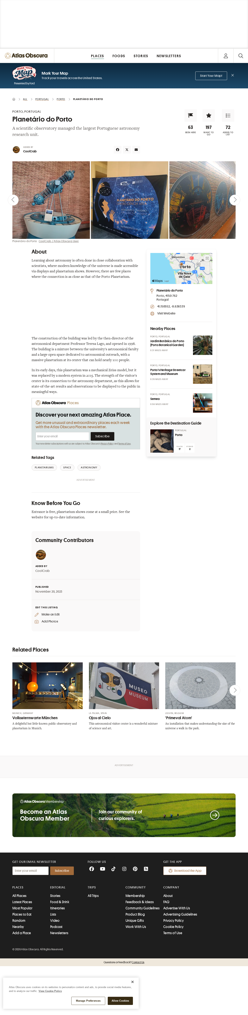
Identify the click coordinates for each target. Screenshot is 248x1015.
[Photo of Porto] (162, 441)
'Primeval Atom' (178, 718)
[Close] (132, 982)
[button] (190, 115)
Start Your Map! (211, 75)
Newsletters (59, 933)
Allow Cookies (120, 1000)
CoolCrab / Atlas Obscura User (59, 241)
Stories (55, 895)
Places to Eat (22, 914)
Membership (135, 895)
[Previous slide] (13, 200)
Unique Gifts (135, 920)
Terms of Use (124, 444)
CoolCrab (30, 151)
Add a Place (21, 933)
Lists (53, 914)
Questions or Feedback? (124, 962)
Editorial (58, 887)
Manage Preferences (88, 1000)
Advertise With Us (176, 908)
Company (171, 887)
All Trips (93, 895)
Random (19, 920)
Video (55, 920)
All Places (19, 895)
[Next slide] (234, 200)
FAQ (166, 902)
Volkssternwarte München (35, 718)
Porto (179, 435)
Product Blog (135, 914)
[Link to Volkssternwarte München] (47, 685)
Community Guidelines (142, 908)
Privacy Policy (107, 444)
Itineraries (57, 908)
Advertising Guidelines (180, 914)
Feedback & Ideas (140, 902)
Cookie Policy (173, 926)
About (168, 895)
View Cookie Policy (50, 991)
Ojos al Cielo (100, 718)
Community (136, 887)
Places (18, 887)
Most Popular (22, 908)
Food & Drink (59, 902)
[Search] (240, 55)
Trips (92, 887)
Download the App (188, 870)
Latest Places (22, 902)
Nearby (18, 926)
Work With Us (136, 926)
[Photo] (202, 345)
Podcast (56, 926)
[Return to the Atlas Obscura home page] (27, 55)
